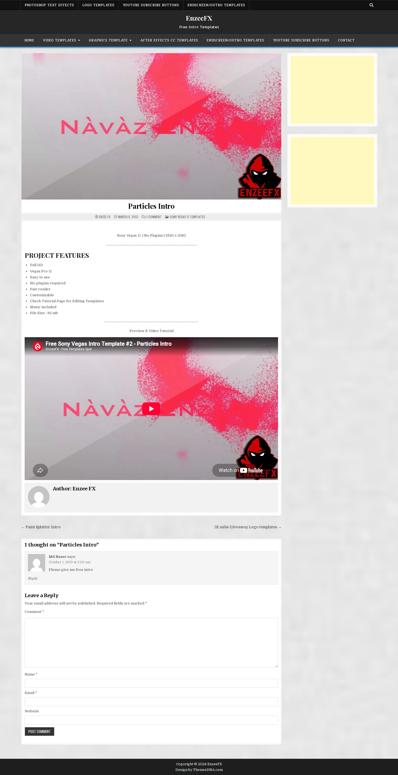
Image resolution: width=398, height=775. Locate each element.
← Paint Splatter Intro (41, 527)
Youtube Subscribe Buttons (151, 5)
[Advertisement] (332, 90)
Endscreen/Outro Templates (216, 5)
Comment (34, 612)
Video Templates (59, 40)
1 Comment (154, 216)
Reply (32, 578)
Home (29, 40)
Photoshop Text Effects (49, 5)
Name (31, 674)
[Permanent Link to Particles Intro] (151, 126)
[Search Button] (371, 5)
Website (32, 711)
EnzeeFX (199, 18)
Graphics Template (108, 40)
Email (31, 693)
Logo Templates (98, 5)
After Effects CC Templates (169, 40)
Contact (346, 40)
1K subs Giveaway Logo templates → (248, 527)
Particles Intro (151, 206)
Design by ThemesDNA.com (199, 770)
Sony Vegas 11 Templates (187, 216)
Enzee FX (104, 216)
